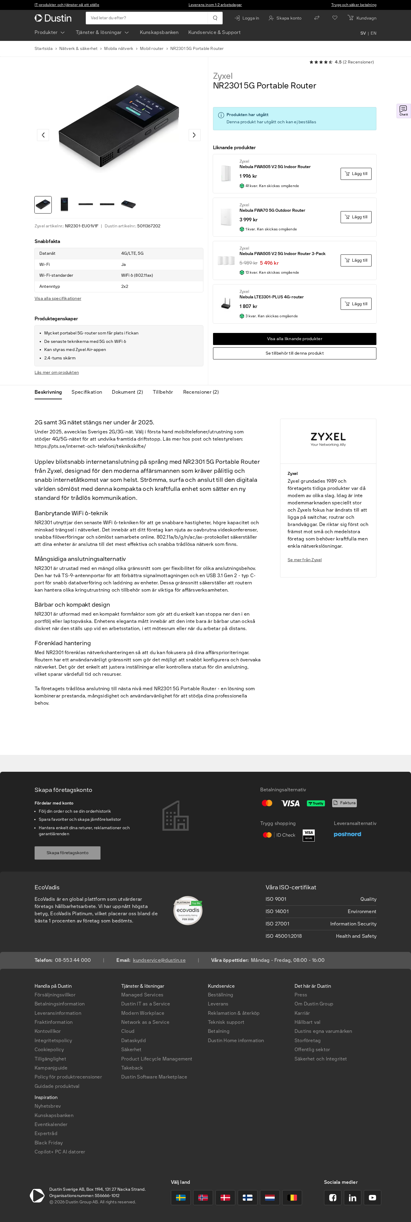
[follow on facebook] (332, 1197)
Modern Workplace (142, 1013)
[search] (215, 18)
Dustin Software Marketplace (154, 1077)
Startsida (44, 48)
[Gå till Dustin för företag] (54, 18)
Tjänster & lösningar (99, 32)
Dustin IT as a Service (145, 1004)
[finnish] (248, 1197)
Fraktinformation (54, 1022)
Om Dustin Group (314, 1004)
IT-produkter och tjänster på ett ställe (67, 5)
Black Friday (49, 1143)
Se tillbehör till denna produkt (295, 353)
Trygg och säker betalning (353, 5)
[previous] (43, 135)
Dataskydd (133, 1040)
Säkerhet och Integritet (321, 1059)
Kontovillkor (48, 1031)
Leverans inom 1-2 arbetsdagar (215, 5)
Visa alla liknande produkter (294, 338)
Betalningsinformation (60, 1004)
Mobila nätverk (118, 48)
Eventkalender (51, 1124)
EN (373, 34)
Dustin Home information (236, 1040)
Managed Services (142, 995)
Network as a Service (145, 1022)
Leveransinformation (58, 1013)
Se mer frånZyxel (305, 559)
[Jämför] (316, 18)
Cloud (127, 1031)
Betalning (219, 1031)
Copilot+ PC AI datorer (60, 1152)
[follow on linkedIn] (352, 1197)
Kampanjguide (51, 1068)
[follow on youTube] (372, 1197)
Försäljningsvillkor (55, 995)
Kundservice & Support (214, 32)
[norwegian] (203, 1197)
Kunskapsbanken (159, 32)
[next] (195, 135)
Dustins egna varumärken (323, 1031)
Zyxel (223, 76)
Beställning (220, 995)
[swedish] (181, 1197)
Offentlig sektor (312, 1049)
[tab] (51, 392)
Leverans (218, 1004)
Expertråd (46, 1133)
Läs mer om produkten (57, 372)
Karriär (302, 1013)
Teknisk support (226, 1022)
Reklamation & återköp (234, 1013)
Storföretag (308, 1040)
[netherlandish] (270, 1197)
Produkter (46, 32)
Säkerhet (131, 1049)
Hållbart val (307, 1022)
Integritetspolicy (53, 1040)
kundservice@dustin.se (159, 960)
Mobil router (151, 48)
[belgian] (292, 1197)
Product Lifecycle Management (157, 1059)
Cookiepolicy (49, 1049)
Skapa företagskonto (67, 852)
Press (301, 995)
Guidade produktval (57, 1086)
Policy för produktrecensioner (68, 1077)
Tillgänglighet (50, 1059)
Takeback (132, 1068)
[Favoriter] (334, 18)
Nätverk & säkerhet (78, 48)
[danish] (225, 1197)
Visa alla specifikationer (58, 298)
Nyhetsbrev (48, 1106)
